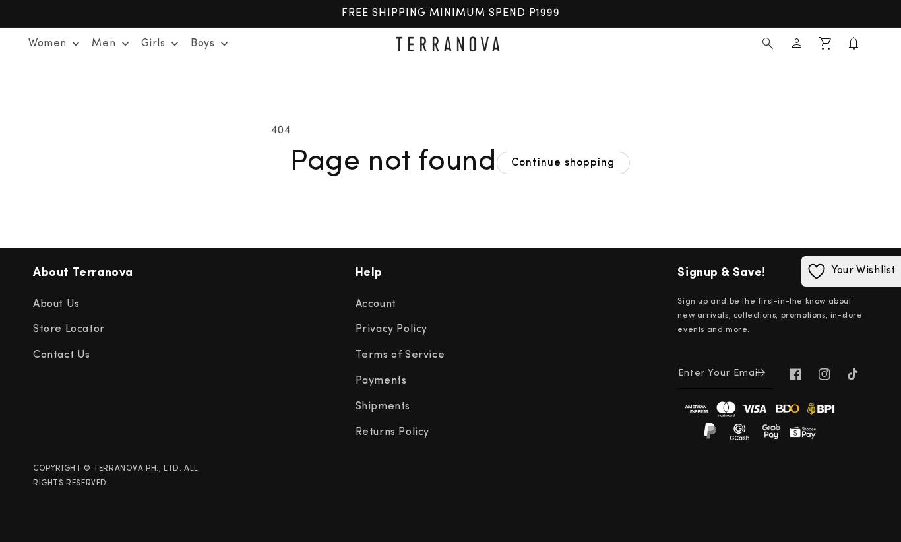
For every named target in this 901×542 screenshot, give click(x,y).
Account (376, 304)
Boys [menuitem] (202, 43)
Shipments (383, 406)
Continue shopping (563, 163)
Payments (381, 381)
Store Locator (69, 329)
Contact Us (61, 355)
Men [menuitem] (103, 43)
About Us (56, 304)
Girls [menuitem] (153, 43)
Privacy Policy (391, 329)
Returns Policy (392, 432)
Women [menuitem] (47, 43)
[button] (767, 43)
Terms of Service (400, 355)
